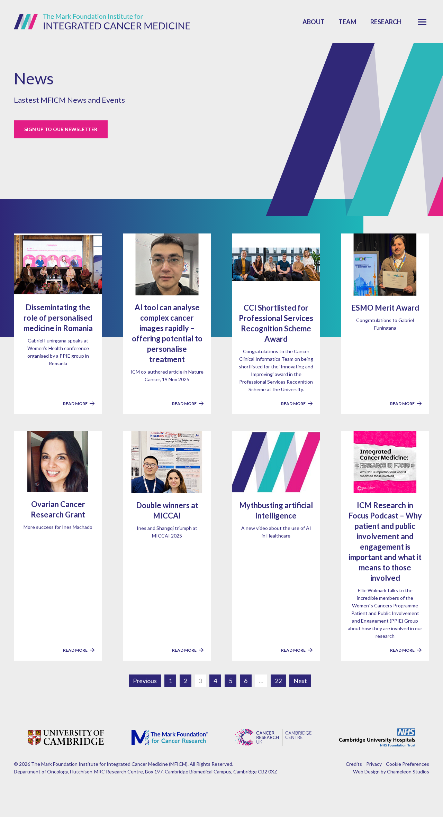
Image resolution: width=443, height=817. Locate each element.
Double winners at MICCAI (167, 510)
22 (278, 681)
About (313, 22)
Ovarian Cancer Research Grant (58, 509)
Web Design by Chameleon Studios (391, 771)
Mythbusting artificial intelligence (276, 510)
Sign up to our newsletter (60, 129)
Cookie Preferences (407, 764)
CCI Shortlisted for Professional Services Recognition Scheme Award (276, 323)
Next (300, 681)
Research (385, 22)
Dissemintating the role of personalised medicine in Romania (58, 318)
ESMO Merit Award (385, 307)
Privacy (374, 764)
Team (347, 22)
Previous (145, 681)
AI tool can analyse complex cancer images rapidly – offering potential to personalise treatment (167, 333)
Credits (354, 764)
